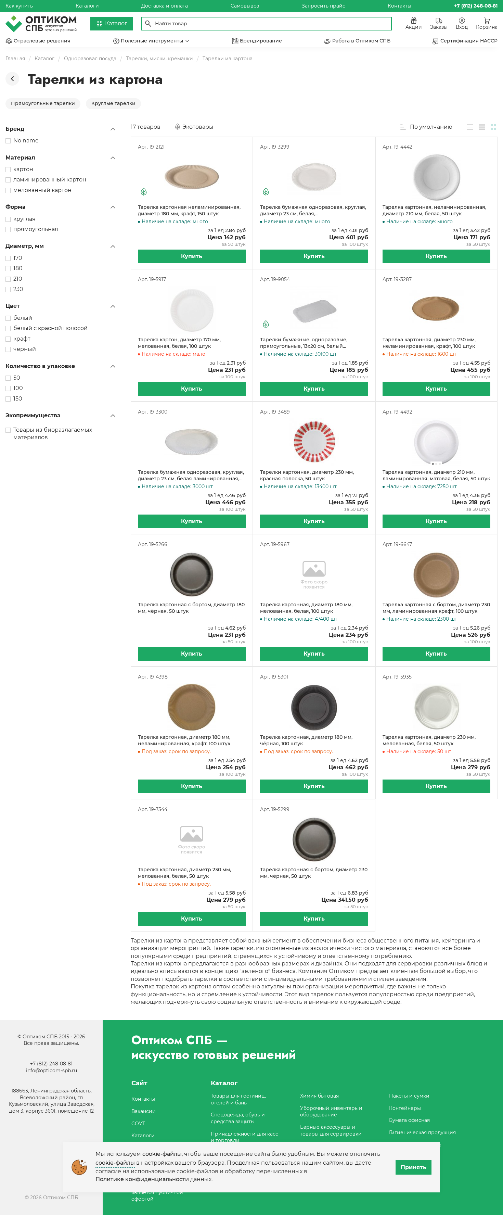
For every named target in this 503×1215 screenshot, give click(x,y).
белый (22, 318)
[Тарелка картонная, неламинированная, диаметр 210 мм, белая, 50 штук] (437, 177)
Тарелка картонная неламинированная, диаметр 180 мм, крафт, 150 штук (189, 210)
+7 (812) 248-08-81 (51, 1064)
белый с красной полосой (50, 328)
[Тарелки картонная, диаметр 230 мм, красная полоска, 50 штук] (314, 442)
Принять (413, 1167)
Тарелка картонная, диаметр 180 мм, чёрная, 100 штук (306, 740)
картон (23, 169)
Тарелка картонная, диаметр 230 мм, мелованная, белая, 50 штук (429, 740)
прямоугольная (35, 229)
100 (18, 388)
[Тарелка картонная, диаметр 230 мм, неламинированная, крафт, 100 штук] (437, 310)
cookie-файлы (162, 1154)
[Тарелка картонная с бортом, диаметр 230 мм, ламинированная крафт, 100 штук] (437, 575)
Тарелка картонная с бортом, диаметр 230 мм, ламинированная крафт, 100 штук (436, 608)
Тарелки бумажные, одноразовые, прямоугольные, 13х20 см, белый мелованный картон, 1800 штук (303, 343)
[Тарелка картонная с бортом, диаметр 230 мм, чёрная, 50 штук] (314, 840)
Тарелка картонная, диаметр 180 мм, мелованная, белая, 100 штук (306, 608)
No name (26, 140)
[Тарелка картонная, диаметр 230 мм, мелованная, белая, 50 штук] (437, 707)
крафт (21, 339)
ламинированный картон (49, 179)
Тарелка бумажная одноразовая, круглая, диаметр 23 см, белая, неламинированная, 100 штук (313, 210)
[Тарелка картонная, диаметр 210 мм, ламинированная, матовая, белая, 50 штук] (437, 442)
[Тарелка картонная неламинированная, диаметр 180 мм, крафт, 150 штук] (192, 177)
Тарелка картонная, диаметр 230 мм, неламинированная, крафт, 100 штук (429, 343)
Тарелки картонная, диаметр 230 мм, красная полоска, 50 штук (307, 475)
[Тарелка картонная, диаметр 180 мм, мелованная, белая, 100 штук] (314, 575)
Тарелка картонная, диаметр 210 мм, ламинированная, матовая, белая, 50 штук (436, 475)
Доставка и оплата (164, 6)
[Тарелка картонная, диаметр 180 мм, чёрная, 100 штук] (314, 707)
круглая (24, 219)
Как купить (19, 6)
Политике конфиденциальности (142, 1179)
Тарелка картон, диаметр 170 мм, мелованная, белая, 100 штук (179, 343)
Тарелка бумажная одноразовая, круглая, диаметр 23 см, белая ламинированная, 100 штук (191, 475)
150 (17, 398)
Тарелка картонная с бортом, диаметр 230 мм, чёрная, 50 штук (313, 872)
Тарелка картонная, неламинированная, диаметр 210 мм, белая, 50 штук (434, 210)
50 (16, 378)
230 (18, 289)
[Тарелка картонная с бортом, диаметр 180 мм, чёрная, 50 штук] (192, 575)
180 (18, 268)
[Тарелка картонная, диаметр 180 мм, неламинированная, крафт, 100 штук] (192, 707)
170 (17, 258)
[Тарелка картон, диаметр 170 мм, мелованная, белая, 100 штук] (192, 310)
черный (24, 349)
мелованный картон (42, 190)
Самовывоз (245, 6)
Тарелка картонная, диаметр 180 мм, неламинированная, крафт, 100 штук (184, 740)
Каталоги (87, 6)
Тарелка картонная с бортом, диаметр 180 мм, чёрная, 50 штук (191, 608)
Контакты (399, 6)
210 (17, 279)
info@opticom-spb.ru (51, 1070)
